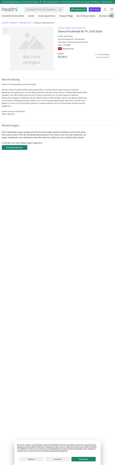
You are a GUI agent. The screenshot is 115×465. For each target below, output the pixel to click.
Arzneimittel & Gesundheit (13, 16)
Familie (31, 16)
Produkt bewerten (14, 147)
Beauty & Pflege (66, 16)
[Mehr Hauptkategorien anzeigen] (112, 15)
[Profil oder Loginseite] (105, 9)
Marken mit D (26, 23)
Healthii (5, 23)
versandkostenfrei (103, 57)
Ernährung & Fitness (46, 16)
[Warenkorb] (111, 9)
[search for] (60, 9)
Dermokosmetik (106, 16)
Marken (14, 23)
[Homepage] (9, 9)
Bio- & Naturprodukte (86, 16)
